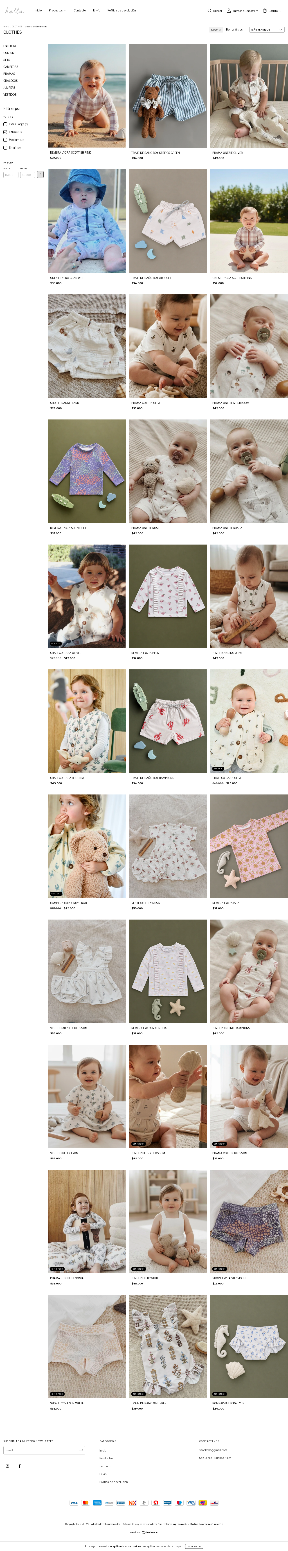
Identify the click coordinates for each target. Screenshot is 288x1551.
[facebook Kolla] (20, 1466)
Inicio (38, 10)
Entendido (194, 1546)
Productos (56, 10)
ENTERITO (9, 46)
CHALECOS (10, 80)
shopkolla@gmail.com (213, 1450)
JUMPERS (9, 87)
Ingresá (237, 11)
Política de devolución (122, 10)
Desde (7, 169)
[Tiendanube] (144, 1533)
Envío (96, 10)
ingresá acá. (180, 1524)
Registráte (251, 11)
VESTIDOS (10, 94)
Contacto (80, 10)
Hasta (24, 169)
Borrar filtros (234, 29)
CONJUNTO (10, 53)
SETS (6, 60)
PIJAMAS (9, 73)
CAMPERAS (10, 66)
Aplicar (40, 174)
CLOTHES (17, 26)
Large (214, 29)
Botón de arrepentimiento (206, 1524)
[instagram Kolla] (7, 1466)
